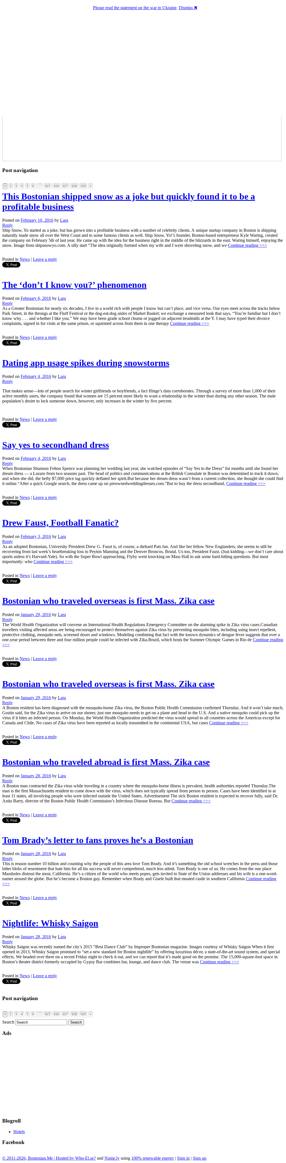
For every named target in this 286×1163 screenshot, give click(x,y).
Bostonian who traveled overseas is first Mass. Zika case (108, 601)
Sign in (183, 1158)
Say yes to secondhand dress (55, 445)
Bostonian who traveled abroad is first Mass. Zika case (106, 762)
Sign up (199, 1158)
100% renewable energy (152, 1158)
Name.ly (112, 1158)
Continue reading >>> (247, 245)
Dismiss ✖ (188, 7)
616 (56, 186)
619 (83, 186)
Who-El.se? (85, 1158)
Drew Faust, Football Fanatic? (60, 523)
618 (74, 186)
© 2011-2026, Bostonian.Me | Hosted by (38, 1158)
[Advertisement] (137, 1076)
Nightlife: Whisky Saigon (50, 923)
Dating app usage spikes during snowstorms (85, 363)
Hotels (19, 1131)
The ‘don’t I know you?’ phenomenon (74, 285)
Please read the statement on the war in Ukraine (135, 7)
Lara (64, 220)
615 (47, 186)
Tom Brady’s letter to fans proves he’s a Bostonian (97, 840)
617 (65, 186)
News (25, 259)
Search (8, 1022)
